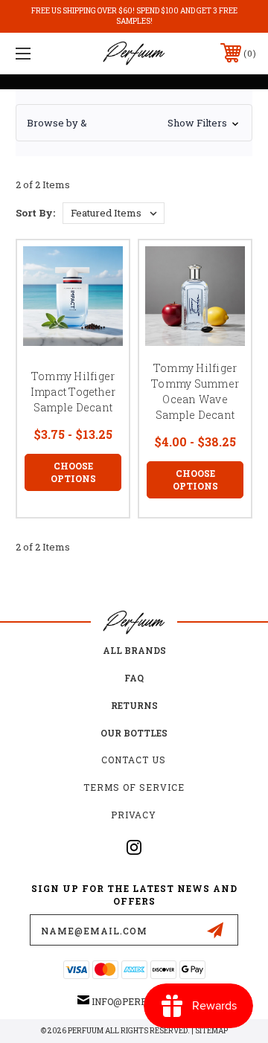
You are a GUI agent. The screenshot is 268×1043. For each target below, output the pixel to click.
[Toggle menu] (39, 53)
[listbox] (114, 213)
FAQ (134, 678)
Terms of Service (134, 787)
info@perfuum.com (141, 1001)
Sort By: (35, 212)
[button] (134, 122)
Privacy (133, 815)
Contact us (133, 760)
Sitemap (211, 1031)
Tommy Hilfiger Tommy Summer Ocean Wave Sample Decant (195, 391)
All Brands (134, 650)
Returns (134, 705)
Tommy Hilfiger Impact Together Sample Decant (73, 391)
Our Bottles (134, 733)
